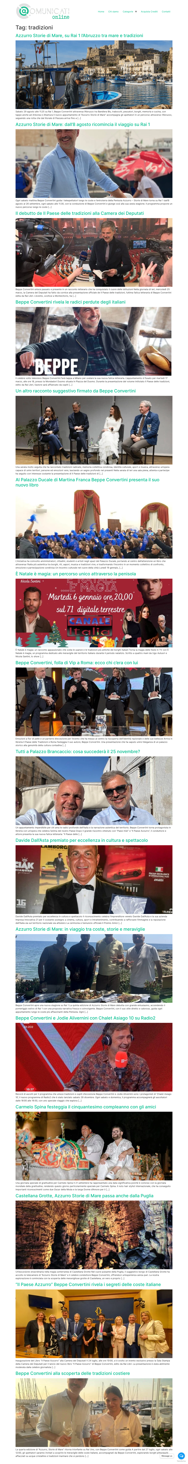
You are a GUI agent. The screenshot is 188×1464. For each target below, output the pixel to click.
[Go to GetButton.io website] (181, 1461)
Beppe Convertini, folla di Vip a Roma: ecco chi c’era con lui (77, 662)
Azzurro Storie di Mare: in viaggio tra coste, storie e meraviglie (80, 929)
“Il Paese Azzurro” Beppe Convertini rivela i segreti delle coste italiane (88, 1284)
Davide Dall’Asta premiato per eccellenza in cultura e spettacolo (82, 840)
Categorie (128, 11)
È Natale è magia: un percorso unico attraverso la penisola (76, 573)
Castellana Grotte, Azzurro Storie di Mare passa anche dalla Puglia (84, 1195)
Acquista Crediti (149, 11)
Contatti (166, 11)
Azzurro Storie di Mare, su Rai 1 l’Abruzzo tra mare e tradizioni (79, 35)
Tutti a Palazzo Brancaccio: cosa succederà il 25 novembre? (78, 751)
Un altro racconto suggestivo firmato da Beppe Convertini (76, 391)
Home (101, 11)
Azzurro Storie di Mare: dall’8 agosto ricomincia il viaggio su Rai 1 (83, 124)
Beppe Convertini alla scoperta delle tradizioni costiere (73, 1373)
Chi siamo (113, 11)
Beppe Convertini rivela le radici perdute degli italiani (71, 302)
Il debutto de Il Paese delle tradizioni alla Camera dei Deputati (80, 213)
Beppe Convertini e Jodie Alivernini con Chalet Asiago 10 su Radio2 (86, 1018)
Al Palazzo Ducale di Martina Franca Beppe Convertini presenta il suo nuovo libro (87, 482)
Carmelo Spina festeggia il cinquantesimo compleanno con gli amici (86, 1107)
